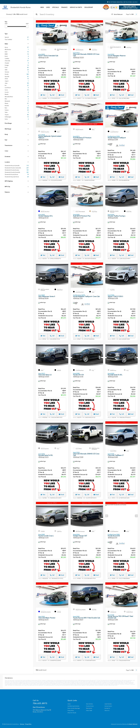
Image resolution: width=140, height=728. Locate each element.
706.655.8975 (129, 6)
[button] (66, 34)
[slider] (6, 26)
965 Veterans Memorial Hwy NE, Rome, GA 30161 (123, 2)
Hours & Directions (129, 8)
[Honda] (5, 7)
